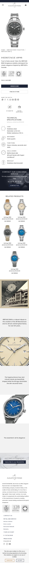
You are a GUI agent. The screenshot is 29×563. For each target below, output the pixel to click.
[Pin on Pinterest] (13, 100)
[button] (3, 5)
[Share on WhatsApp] (2, 100)
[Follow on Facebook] (4, 544)
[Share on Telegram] (18, 100)
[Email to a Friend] (10, 100)
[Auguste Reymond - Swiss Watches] (14, 5)
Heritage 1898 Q (6, 51)
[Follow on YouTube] (10, 544)
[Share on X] (8, 100)
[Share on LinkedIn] (15, 100)
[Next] (25, 30)
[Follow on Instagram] (7, 544)
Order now (14, 86)
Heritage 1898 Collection (15, 50)
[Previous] (3, 30)
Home (3, 50)
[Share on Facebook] (5, 100)
